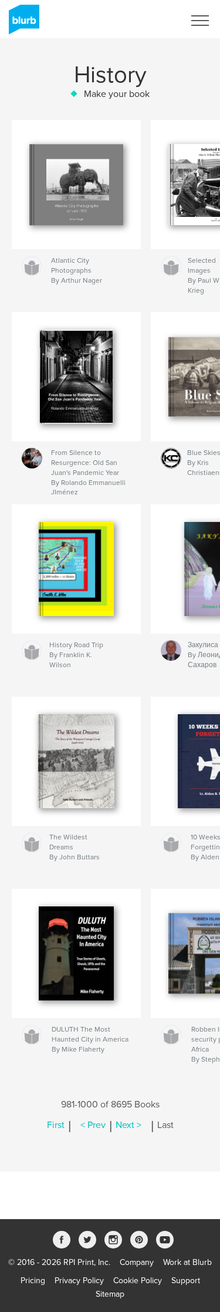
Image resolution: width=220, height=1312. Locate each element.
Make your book (117, 94)
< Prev (93, 1125)
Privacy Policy (79, 1281)
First (56, 1125)
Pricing (33, 1281)
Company (137, 1262)
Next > (128, 1125)
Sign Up (154, 20)
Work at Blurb (187, 1262)
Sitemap (110, 1294)
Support (185, 1281)
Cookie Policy (137, 1281)
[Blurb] (22, 24)
